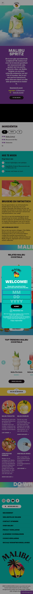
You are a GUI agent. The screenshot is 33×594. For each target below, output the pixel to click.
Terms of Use (23, 316)
